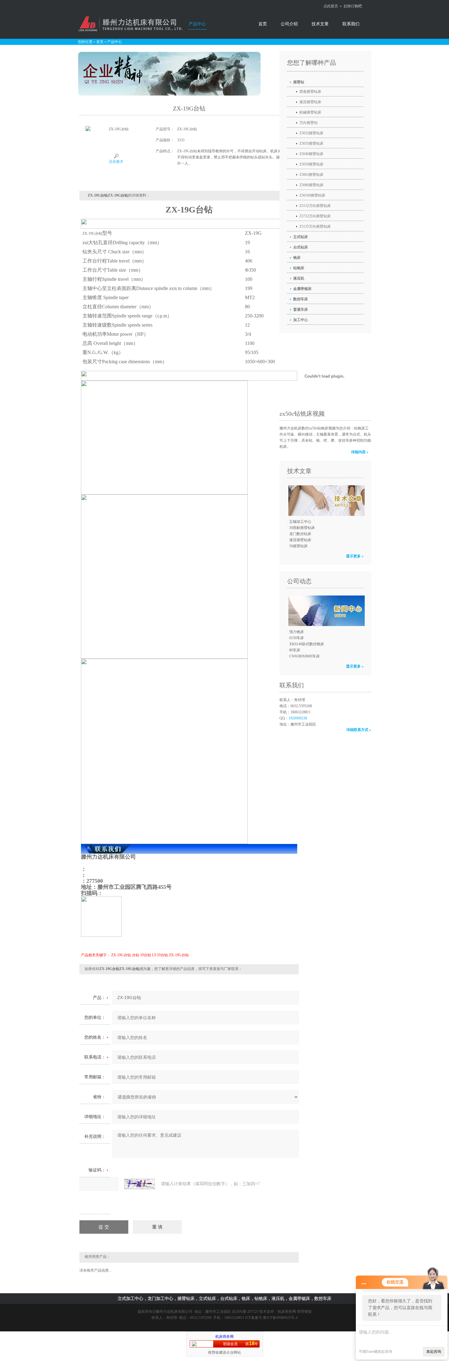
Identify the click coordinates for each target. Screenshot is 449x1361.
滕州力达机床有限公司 (174, 1311)
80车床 (294, 650)
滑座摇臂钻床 (310, 91)
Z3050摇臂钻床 (311, 164)
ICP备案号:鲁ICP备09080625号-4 (271, 1318)
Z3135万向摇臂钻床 (315, 226)
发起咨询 (433, 1351)
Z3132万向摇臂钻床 (315, 206)
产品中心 (197, 24)
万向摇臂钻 (308, 123)
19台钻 (145, 955)
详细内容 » (359, 452)
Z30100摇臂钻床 (312, 195)
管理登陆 (304, 1311)
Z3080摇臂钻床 (311, 185)
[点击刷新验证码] (139, 1184)
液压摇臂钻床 (310, 102)
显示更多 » (354, 556)
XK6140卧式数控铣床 (306, 644)
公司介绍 (289, 24)
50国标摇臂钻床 (302, 528)
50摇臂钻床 (298, 546)
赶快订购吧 (353, 6)
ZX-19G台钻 (121, 955)
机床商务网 (287, 1311)
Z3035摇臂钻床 (311, 143)
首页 (262, 24)
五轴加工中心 (300, 521)
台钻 (135, 955)
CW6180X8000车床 (304, 656)
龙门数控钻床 (300, 534)
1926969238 (298, 718)
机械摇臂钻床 (310, 112)
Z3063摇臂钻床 (311, 174)
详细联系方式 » (358, 730)
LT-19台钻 (160, 955)
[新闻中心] (325, 610)
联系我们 (351, 24)
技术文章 (320, 24)
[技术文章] (325, 500)
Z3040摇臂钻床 (311, 154)
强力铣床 (296, 632)
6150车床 (296, 638)
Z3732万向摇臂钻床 (315, 216)
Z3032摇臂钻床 (311, 133)
